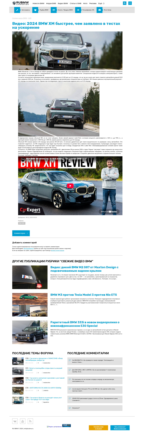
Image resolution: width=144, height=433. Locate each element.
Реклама (92, 3)
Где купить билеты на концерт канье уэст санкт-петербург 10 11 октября (44, 398)
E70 (27, 388)
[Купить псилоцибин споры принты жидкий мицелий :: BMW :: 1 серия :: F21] (18, 371)
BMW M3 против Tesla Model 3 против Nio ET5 (83, 295)
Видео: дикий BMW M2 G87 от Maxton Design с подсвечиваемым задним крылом (84, 269)
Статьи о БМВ (75, 3)
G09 (29, 18)
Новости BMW (38, 3)
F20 (27, 358)
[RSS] (30, 421)
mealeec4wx (46, 363)
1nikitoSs (45, 390)
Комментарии (20, 233)
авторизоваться (29, 248)
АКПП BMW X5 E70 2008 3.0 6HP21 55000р (45, 388)
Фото (85, 3)
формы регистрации (57, 250)
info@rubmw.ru (28, 428)
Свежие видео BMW (19, 18)
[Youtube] (22, 421)
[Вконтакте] (15, 421)
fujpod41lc (46, 402)
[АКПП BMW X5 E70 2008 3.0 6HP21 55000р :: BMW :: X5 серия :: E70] (18, 391)
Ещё (100, 3)
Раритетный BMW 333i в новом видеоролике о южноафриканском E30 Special (84, 324)
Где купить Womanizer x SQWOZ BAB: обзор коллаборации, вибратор (44, 359)
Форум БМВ (51, 3)
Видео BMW (63, 3)
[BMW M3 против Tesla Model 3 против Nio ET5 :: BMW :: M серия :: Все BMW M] (30, 305)
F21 (27, 368)
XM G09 (21, 223)
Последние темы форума (32, 353)
